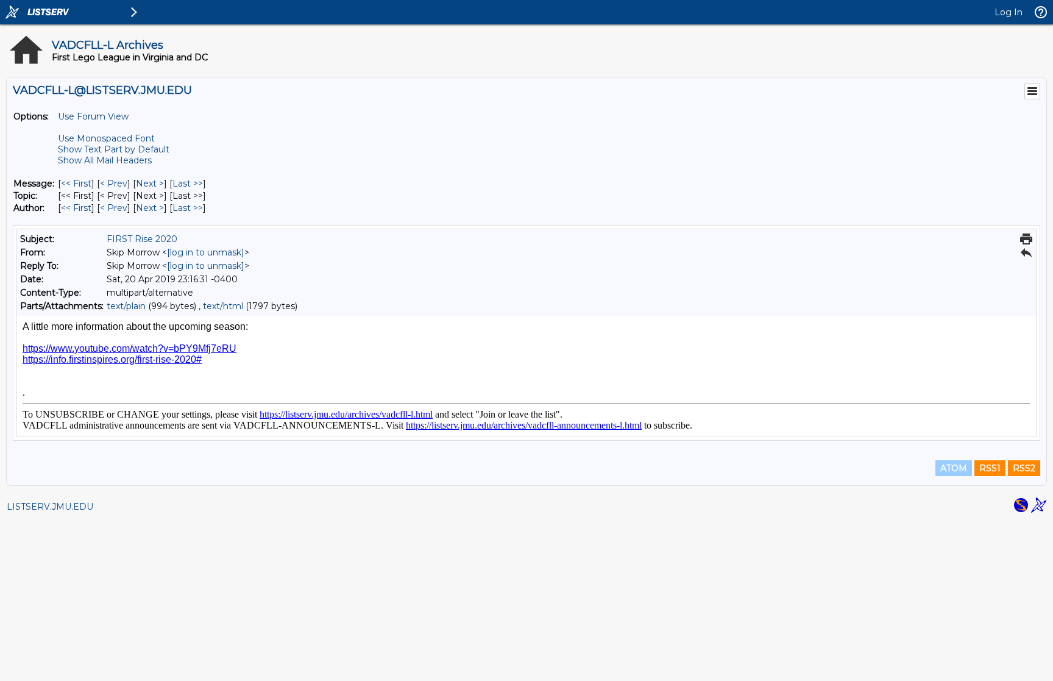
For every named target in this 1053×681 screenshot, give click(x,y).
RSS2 (1024, 468)
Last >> (187, 183)
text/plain (126, 306)
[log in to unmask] (205, 252)
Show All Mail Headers (105, 160)
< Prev (113, 183)
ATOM (953, 468)
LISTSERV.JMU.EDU (50, 506)
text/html (223, 306)
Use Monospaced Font (106, 138)
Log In (1008, 12)
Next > (150, 183)
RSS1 (990, 468)
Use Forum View (93, 116)
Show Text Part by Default (113, 149)
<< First (76, 183)
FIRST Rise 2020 (142, 239)
